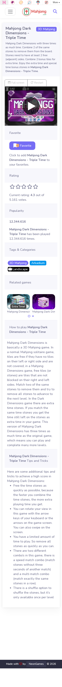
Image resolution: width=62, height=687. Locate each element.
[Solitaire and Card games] (46, 2)
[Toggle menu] (10, 12)
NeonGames (36, 664)
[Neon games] (4, 2)
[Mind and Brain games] (12, 2)
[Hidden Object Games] (29, 2)
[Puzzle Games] (21, 2)
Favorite (25, 146)
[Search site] (55, 11)
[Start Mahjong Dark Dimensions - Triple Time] (31, 106)
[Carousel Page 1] (29, 316)
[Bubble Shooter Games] (38, 2)
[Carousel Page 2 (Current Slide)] (33, 316)
